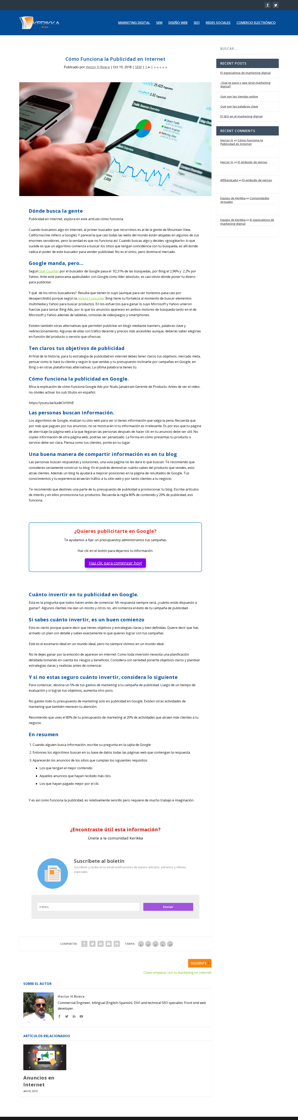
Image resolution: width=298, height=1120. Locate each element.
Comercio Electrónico (256, 23)
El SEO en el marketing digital (241, 116)
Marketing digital (134, 23)
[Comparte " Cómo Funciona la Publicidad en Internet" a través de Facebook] (84, 944)
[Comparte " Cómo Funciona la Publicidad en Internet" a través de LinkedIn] (100, 944)
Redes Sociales (218, 23)
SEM (159, 23)
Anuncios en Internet (39, 1081)
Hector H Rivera (98, 67)
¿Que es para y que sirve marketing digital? (245, 84)
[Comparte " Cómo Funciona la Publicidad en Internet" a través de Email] (109, 944)
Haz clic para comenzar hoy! (115, 563)
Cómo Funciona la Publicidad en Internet (241, 142)
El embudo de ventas (252, 162)
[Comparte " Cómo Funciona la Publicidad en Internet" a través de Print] (117, 944)
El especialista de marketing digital (245, 73)
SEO (197, 23)
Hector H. (227, 140)
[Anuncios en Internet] (44, 1057)
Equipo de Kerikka (233, 198)
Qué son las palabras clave (239, 106)
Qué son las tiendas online (239, 96)
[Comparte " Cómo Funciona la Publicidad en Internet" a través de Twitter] (92, 944)
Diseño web (178, 23)
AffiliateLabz (229, 180)
